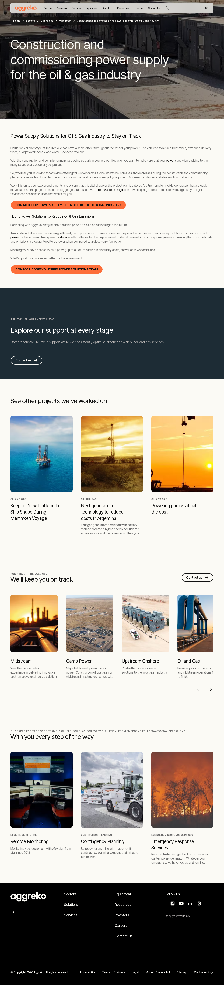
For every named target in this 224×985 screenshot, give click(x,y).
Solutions (71, 904)
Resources (123, 904)
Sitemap (182, 972)
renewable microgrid (111, 190)
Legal (135, 972)
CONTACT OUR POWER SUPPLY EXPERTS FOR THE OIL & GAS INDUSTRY (68, 205)
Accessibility (87, 972)
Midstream (65, 20)
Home (16, 20)
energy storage (60, 237)
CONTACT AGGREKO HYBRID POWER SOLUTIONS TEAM (56, 269)
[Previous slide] (198, 689)
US (207, 8)
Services (70, 915)
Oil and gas (47, 20)
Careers (121, 925)
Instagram (198, 903)
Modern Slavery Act (158, 972)
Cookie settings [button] (204, 972)
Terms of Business (113, 972)
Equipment (123, 894)
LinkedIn (189, 903)
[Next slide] (210, 689)
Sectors (30, 20)
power (170, 160)
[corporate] (26, 8)
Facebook (172, 903)
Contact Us (123, 936)
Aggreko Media (180, 903)
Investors (122, 915)
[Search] (167, 8)
